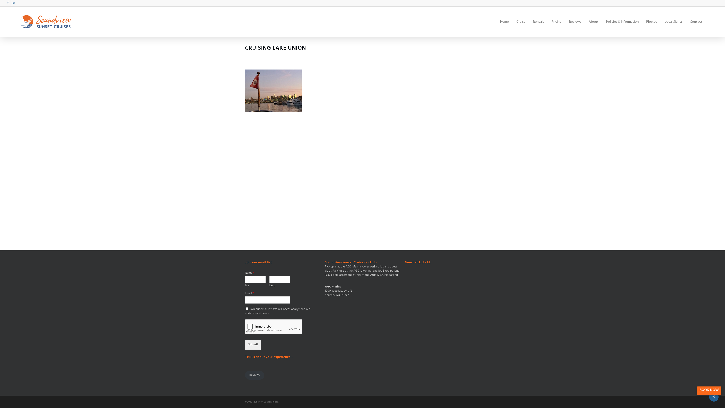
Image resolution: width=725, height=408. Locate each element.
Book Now (709, 390)
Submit (253, 345)
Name (250, 273)
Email (249, 294)
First (248, 286)
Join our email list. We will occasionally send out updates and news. (278, 311)
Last (272, 286)
